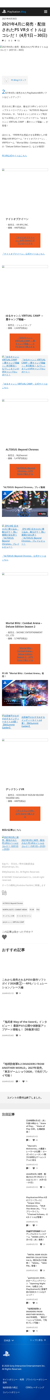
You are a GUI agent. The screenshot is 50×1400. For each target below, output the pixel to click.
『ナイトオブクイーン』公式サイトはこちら (23, 253)
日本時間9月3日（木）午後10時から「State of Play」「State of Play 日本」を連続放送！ (36, 1126)
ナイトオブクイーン (24, 916)
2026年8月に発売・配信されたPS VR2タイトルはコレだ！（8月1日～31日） (36, 1178)
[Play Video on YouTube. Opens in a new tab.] (42, 514)
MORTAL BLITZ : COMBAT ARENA (15, 909)
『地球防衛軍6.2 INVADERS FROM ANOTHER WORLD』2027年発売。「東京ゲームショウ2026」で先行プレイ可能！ (25, 1069)
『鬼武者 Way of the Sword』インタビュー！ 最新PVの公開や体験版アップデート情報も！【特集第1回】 (24, 1025)
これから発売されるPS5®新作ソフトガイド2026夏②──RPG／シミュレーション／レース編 (24, 983)
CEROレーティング (35, 1387)
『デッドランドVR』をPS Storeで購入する (25, 813)
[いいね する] (17, 993)
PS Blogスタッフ (18, 80)
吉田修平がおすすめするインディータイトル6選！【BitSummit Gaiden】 (33, 722)
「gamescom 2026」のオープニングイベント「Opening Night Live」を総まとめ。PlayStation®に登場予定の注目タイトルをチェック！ (36, 1286)
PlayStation (16, 11)
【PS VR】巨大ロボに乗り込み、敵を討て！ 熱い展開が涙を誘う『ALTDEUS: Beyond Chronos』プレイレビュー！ (33, 536)
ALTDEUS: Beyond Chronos (13, 903)
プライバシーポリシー (36, 1379)
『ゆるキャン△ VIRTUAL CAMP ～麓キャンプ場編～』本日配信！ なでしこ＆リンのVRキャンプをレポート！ (33, 365)
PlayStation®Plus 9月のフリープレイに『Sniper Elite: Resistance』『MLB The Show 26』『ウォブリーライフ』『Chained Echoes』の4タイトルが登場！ (37, 1207)
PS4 (38, 909)
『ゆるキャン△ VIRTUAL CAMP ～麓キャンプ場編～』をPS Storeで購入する (25, 342)
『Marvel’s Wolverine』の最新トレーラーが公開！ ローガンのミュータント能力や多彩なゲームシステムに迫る (36, 1152)
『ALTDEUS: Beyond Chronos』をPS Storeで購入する (25, 471)
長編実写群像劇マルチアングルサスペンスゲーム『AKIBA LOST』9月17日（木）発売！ (36, 1235)
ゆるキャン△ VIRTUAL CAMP (13, 922)
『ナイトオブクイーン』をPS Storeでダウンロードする (25, 240)
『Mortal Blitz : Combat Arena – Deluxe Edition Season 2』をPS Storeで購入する (25, 654)
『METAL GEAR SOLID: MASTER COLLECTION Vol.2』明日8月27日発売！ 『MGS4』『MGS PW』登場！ (36, 1260)
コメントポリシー (11, 1392)
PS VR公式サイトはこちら (14, 155)
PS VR (32, 909)
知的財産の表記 (10, 1387)
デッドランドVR (8, 916)
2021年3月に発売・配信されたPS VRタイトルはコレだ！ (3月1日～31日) (33, 843)
